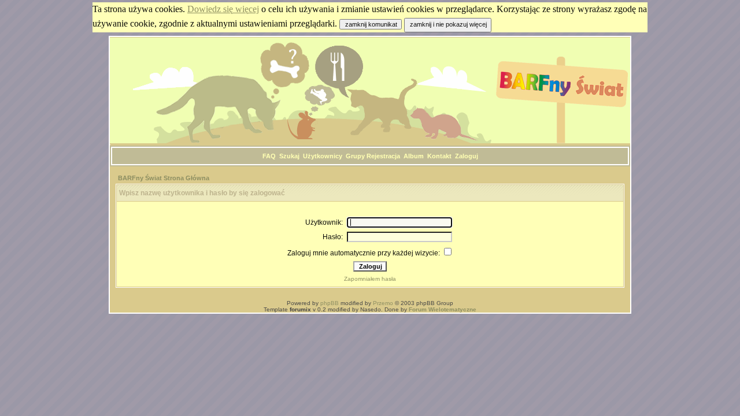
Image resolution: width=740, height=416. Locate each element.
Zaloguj (466, 156)
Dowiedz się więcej (223, 9)
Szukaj (289, 156)
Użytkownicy (322, 156)
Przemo (383, 303)
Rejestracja (383, 156)
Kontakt (439, 156)
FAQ (269, 156)
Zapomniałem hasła (370, 279)
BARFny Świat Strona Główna (163, 177)
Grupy (355, 156)
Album (414, 156)
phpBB (329, 303)
